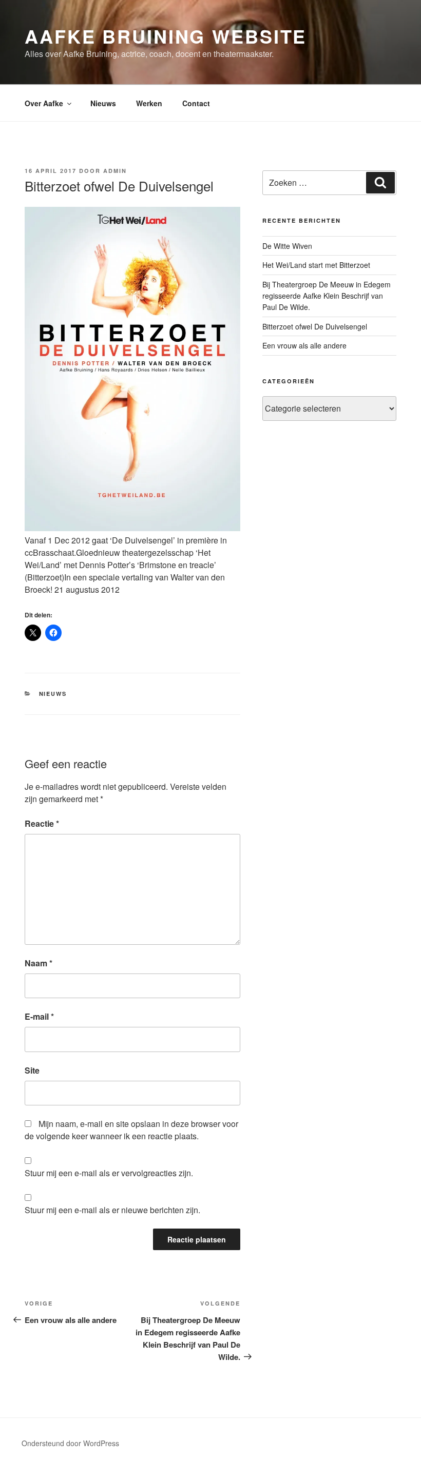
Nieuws (103, 103)
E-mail (39, 1016)
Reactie (42, 823)
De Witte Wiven (287, 246)
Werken (149, 103)
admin (115, 170)
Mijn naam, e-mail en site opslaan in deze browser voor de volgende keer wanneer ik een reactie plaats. (131, 1130)
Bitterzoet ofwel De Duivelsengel (314, 326)
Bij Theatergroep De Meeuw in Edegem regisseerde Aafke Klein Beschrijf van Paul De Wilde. (326, 296)
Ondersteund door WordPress (70, 1443)
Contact (196, 103)
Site (32, 1070)
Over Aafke (44, 103)
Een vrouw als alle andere (304, 345)
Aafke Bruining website (166, 36)
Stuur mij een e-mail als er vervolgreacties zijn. (109, 1173)
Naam (38, 963)
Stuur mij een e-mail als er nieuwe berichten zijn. (112, 1210)
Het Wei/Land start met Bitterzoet (316, 265)
